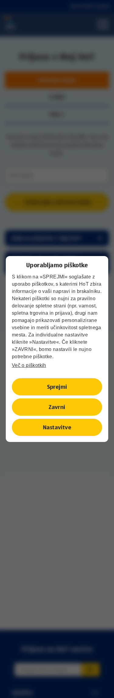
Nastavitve (57, 427)
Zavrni (57, 407)
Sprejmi (57, 386)
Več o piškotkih (29, 365)
